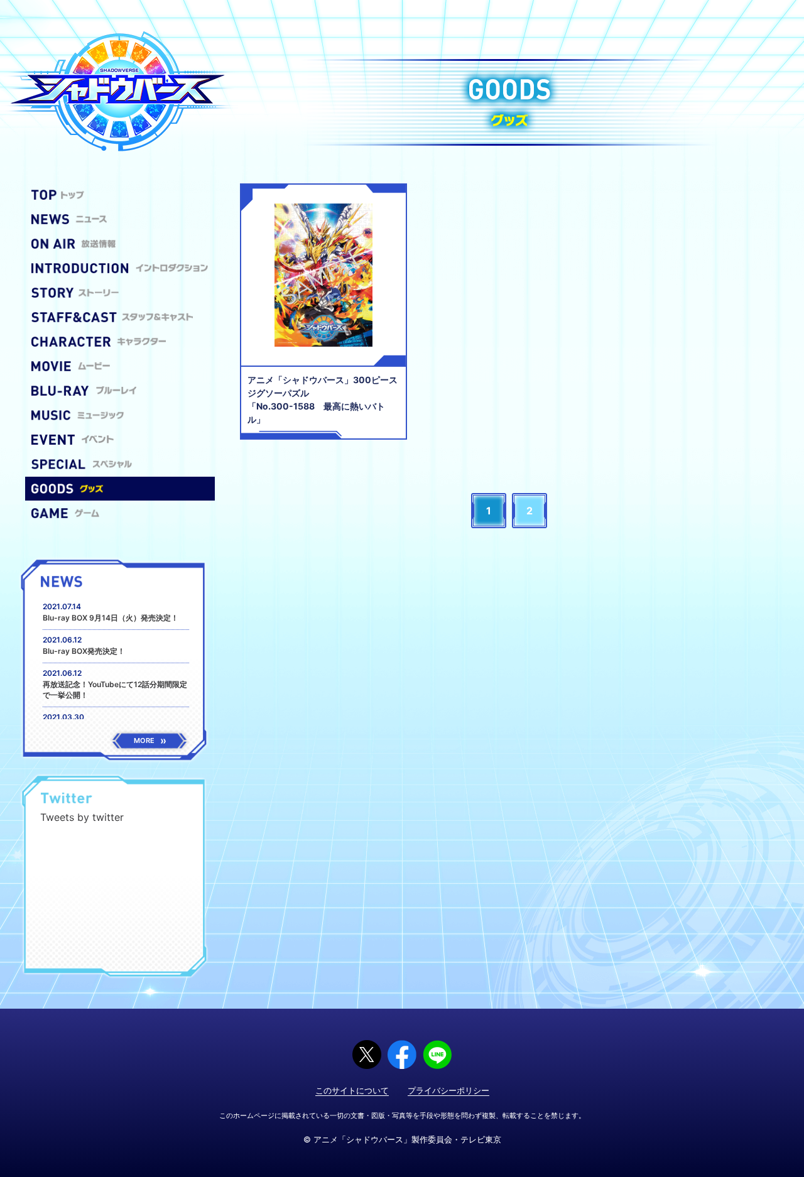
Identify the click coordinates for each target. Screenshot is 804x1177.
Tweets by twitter (82, 817)
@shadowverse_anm (148, 799)
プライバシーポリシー (448, 1090)
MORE (144, 740)
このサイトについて (352, 1090)
